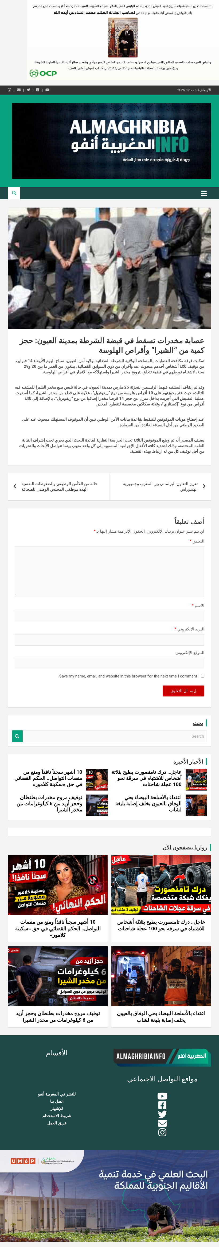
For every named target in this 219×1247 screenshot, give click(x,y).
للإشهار (57, 1108)
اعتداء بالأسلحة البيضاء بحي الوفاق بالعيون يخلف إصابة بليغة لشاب (148, 803)
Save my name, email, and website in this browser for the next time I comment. (127, 676)
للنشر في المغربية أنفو (57, 1094)
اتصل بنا (57, 1101)
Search (17, 736)
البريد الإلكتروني (189, 629)
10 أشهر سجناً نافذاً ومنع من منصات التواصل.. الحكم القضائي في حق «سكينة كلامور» (48, 778)
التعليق (197, 541)
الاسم (198, 605)
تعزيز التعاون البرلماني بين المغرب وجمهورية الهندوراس (160, 486)
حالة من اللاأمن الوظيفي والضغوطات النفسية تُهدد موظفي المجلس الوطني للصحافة (59, 486)
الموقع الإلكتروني (189, 652)
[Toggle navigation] (204, 193)
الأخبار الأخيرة (188, 761)
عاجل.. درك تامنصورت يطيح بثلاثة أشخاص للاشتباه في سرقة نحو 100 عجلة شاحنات (147, 778)
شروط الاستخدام (56, 1115)
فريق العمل (57, 1123)
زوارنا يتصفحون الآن (185, 847)
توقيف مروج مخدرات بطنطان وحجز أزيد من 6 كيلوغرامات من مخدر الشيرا (49, 803)
